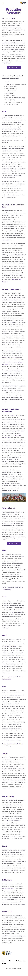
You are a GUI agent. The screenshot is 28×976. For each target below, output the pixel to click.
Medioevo (9, 362)
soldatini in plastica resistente (11, 357)
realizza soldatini (17, 612)
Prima (7, 820)
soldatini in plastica (8, 888)
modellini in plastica (10, 646)
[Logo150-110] (23, 2)
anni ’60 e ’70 (16, 415)
